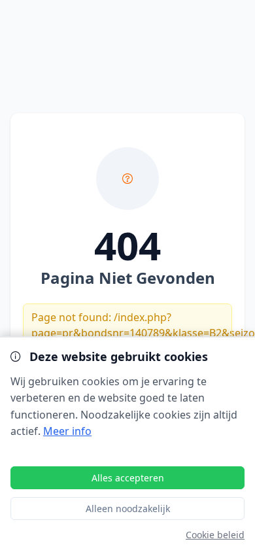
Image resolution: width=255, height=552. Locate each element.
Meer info (67, 431)
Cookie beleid (215, 534)
